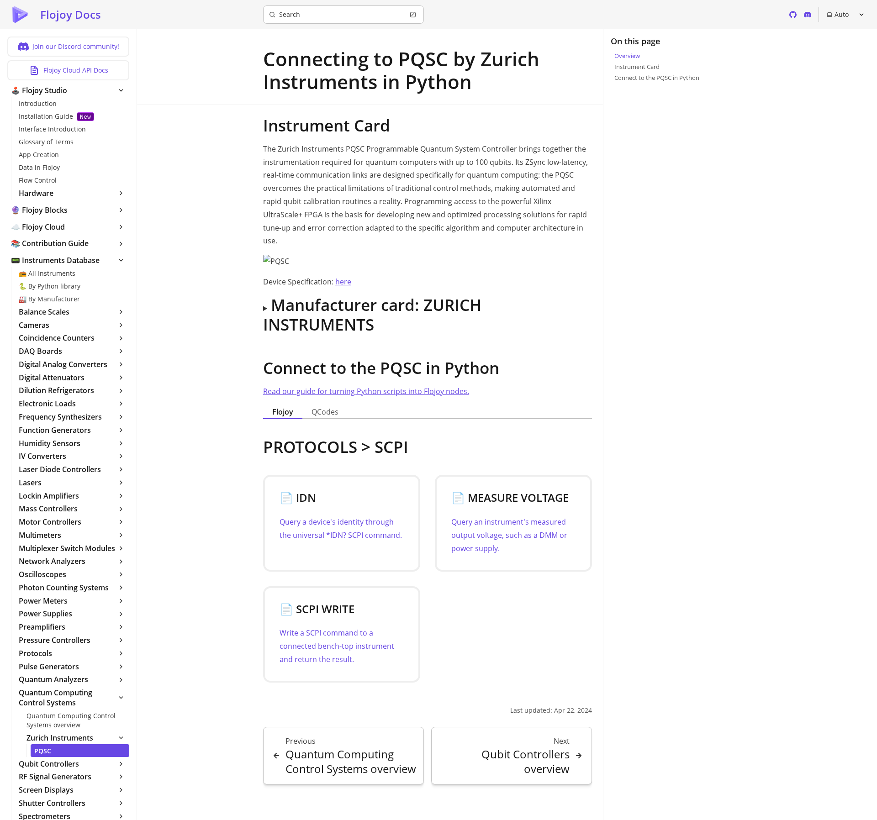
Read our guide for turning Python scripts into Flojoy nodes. (366, 391)
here (343, 282)
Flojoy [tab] (282, 412)
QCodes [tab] (325, 412)
